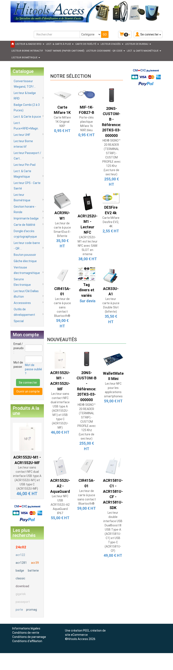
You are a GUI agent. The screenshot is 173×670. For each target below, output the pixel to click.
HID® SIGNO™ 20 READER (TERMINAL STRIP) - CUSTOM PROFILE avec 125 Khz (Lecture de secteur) (111, 157)
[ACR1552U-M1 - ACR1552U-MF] (27, 436)
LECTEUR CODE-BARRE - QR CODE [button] (104, 50)
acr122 (20, 555)
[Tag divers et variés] (87, 273)
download (22, 586)
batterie (33, 570)
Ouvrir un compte (28, 391)
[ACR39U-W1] (62, 200)
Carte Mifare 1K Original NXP (62, 122)
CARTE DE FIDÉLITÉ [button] (86, 44)
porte (19, 609)
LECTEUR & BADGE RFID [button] (28, 44)
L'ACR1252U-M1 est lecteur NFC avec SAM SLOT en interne (87, 246)
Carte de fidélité (24, 224)
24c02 (21, 547)
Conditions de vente (25, 632)
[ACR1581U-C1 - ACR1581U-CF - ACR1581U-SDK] (113, 466)
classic (20, 578)
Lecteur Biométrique (22, 197)
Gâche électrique (25, 261)
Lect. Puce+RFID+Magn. (26, 125)
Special (19, 321)
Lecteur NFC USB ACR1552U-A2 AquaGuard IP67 (60, 504)
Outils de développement (24, 312)
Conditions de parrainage (29, 637)
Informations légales (26, 628)
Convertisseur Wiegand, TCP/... (25, 83)
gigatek (21, 594)
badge (20, 570)
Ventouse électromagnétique (27, 270)
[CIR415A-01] (62, 275)
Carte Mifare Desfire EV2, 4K (110, 222)
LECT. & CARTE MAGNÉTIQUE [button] (143, 50)
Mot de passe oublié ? (33, 369)
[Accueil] (13, 44)
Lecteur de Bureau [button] (137, 44)
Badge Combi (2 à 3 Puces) (27, 107)
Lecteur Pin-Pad (24, 164)
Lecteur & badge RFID (25, 95)
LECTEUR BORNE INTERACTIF (27, 50)
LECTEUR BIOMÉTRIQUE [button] (24, 57)
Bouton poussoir (25, 254)
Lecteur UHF (22, 134)
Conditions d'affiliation (27, 641)
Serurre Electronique (22, 282)
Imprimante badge (26, 218)
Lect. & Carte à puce (27, 116)
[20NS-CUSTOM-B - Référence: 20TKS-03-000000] (111, 95)
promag (31, 609)
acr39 (35, 563)
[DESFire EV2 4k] (111, 197)
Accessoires (22, 303)
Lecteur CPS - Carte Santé (27, 185)
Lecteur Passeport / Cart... (27, 155)
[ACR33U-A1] (111, 275)
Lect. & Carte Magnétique (22, 173)
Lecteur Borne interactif (23, 143)
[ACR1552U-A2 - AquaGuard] (60, 466)
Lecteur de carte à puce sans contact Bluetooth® (62, 307)
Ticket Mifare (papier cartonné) (64, 50)
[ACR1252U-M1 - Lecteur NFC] (87, 202)
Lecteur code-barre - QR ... (27, 245)
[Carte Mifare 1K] (62, 94)
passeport (23, 601)
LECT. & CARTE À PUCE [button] (59, 44)
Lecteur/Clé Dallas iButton (26, 293)
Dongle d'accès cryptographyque (25, 233)
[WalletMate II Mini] (113, 359)
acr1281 (21, 563)
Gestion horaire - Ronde (25, 209)
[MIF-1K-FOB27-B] (87, 94)
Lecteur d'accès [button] (111, 44)
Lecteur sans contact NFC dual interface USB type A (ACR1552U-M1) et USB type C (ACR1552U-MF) (60, 410)
